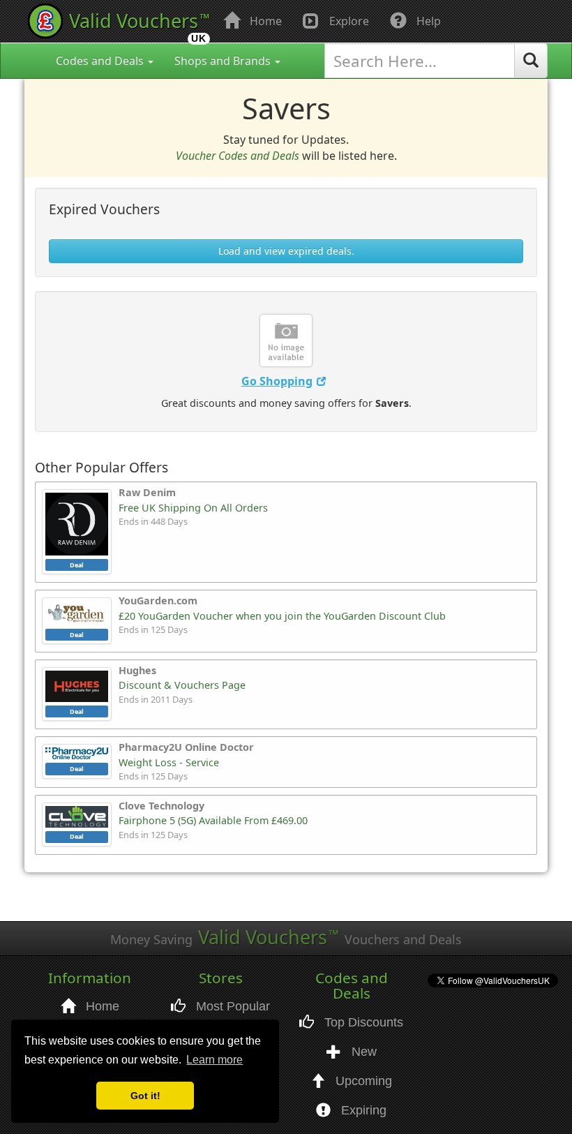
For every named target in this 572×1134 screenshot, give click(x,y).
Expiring (362, 1119)
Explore (347, 21)
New (362, 1061)
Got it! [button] (145, 1095)
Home (264, 21)
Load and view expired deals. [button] (286, 251)
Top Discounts (362, 1031)
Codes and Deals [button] (101, 60)
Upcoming (362, 1090)
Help (427, 21)
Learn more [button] (214, 1060)
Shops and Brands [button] (223, 60)
